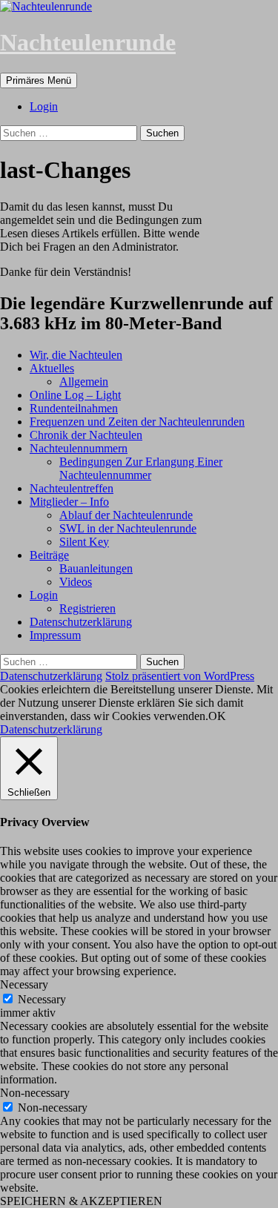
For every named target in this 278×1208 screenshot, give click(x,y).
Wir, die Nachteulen (76, 355)
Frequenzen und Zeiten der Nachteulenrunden (137, 421)
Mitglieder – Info (69, 501)
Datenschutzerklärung (81, 621)
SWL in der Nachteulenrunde (127, 528)
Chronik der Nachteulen (86, 435)
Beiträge (49, 555)
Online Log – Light (75, 395)
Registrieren (87, 608)
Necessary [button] (24, 984)
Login (44, 106)
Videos (75, 581)
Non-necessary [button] (35, 1092)
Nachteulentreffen (71, 488)
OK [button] (217, 716)
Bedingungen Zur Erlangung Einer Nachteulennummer (140, 468)
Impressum (55, 635)
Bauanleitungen (96, 568)
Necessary (42, 999)
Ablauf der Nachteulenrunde (126, 515)
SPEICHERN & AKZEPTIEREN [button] (81, 1201)
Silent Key (84, 541)
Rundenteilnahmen (74, 408)
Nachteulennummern (79, 448)
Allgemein (83, 381)
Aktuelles (52, 368)
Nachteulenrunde (88, 42)
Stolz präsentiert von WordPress (179, 676)
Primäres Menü (38, 80)
